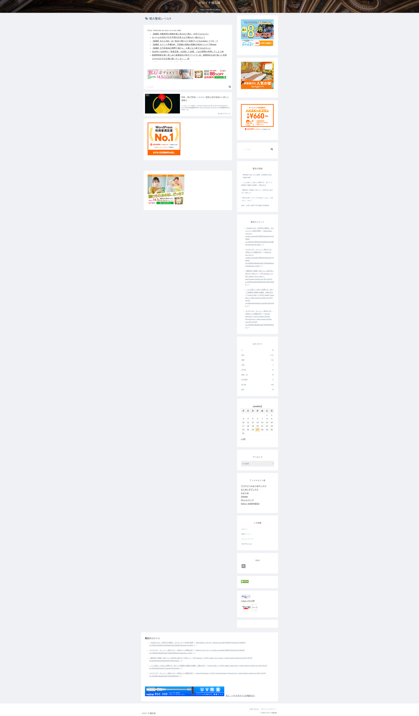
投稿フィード (246, 534)
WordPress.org (246, 544)
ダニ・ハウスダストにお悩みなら (240, 696)
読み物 (257, 385)
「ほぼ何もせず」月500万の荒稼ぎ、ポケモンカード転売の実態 (171, 642)
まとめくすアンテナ (250, 489)
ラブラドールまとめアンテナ (253, 486)
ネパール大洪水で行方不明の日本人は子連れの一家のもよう (178, 37)
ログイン (244, 529)
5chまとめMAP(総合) (250, 504)
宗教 (257, 365)
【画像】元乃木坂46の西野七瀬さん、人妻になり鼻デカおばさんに (181, 48)
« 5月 (243, 439)
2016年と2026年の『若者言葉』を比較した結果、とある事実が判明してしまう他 (188, 52)
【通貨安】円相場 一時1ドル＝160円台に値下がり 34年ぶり (257, 191)
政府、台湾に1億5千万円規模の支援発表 (255, 205)
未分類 (257, 370)
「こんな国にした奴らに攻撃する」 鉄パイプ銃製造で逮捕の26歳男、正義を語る (256, 184)
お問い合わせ (254, 709)
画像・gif (257, 375)
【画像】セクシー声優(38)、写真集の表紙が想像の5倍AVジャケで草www (184, 44)
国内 (257, 355)
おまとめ (245, 493)
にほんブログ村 (248, 601)
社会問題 (257, 380)
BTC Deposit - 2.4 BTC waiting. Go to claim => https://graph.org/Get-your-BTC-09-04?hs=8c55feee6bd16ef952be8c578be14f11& (259, 279)
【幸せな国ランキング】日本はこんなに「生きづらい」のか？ (257, 199)
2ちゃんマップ (247, 500)
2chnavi (244, 497)
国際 (257, 360)
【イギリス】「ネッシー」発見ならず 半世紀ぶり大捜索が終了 (171, 650)
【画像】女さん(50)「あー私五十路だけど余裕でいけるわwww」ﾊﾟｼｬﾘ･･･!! (185, 41)
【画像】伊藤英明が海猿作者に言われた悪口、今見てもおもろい (180, 34)
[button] (230, 87)
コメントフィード (247, 539)
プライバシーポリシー (268, 709)
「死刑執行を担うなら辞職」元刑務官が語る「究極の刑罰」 (256, 176)
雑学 (257, 389)
